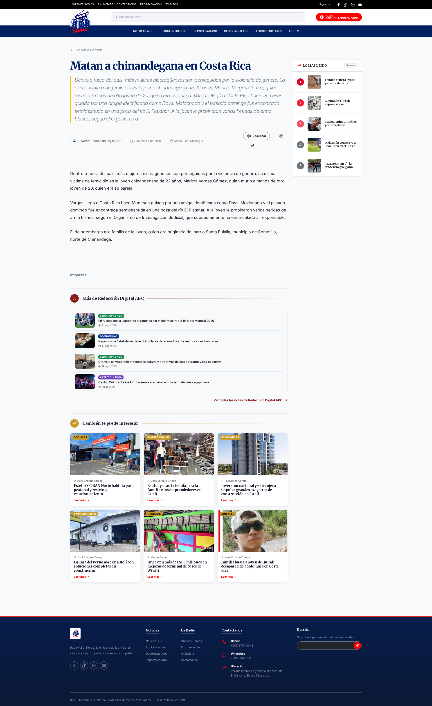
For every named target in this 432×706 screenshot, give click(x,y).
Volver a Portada (89, 50)
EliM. (183, 700)
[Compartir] (252, 146)
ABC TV (294, 31)
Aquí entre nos (175, 31)
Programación (190, 647)
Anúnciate (187, 653)
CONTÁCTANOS (127, 4)
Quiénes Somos (191, 641)
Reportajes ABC (236, 31)
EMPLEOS (171, 4)
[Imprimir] (281, 136)
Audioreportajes (268, 31)
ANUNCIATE (105, 4)
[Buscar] (115, 17)
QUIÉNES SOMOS (83, 4)
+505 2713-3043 (242, 645)
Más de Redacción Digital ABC (113, 298)
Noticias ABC (143, 31)
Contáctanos (189, 660)
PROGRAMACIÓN (151, 4)
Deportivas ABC (205, 31)
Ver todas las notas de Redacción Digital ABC (248, 400)
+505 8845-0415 (242, 658)
